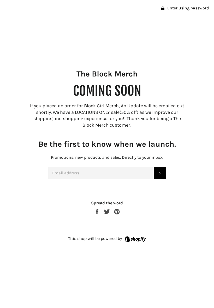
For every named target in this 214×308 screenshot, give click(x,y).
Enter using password (187, 7)
